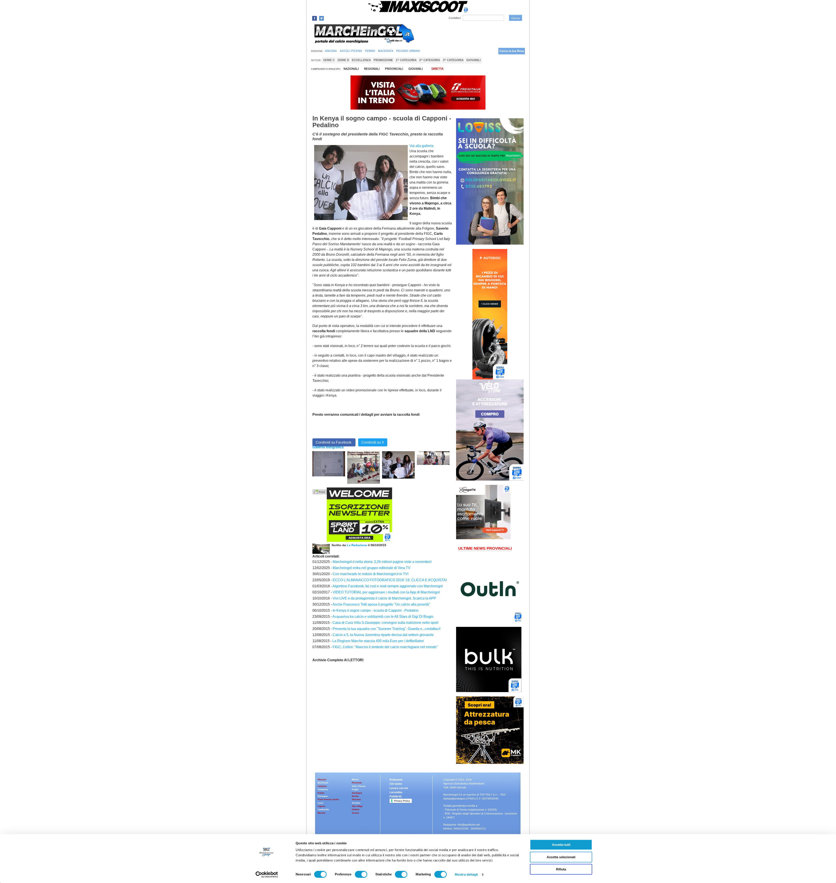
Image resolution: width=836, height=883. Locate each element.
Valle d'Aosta (359, 786)
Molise (355, 779)
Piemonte (357, 782)
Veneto (355, 813)
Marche (321, 813)
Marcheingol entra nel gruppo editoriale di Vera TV (371, 568)
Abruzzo (322, 779)
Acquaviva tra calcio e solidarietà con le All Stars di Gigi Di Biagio (382, 616)
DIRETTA (437, 68)
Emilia (321, 793)
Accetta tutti (561, 844)
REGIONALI (372, 68)
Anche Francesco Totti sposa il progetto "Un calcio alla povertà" (381, 604)
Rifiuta (561, 869)
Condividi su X (372, 442)
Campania (323, 789)
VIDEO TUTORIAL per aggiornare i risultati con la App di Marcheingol (386, 592)
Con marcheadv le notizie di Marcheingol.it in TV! (370, 574)
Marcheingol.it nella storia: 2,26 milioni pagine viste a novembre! (382, 562)
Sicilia (355, 796)
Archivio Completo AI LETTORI (337, 660)
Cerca (515, 18)
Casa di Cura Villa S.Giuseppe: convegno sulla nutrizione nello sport (385, 622)
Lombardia (323, 809)
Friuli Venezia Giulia (328, 799)
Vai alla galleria (421, 146)
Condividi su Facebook (334, 442)
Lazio (320, 803)
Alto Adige (357, 806)
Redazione (396, 779)
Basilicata (323, 782)
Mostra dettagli (466, 874)
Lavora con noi (398, 788)
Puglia (355, 789)
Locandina (395, 792)
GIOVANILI (415, 68)
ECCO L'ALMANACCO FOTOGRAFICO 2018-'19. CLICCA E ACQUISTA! (390, 580)
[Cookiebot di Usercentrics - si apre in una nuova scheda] (267, 874)
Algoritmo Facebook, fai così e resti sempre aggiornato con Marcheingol (387, 586)
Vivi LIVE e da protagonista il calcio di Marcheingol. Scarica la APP (384, 598)
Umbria (355, 809)
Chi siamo (395, 783)
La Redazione (357, 545)
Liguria (321, 806)
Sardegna (357, 793)
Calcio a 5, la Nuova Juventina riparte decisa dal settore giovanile (383, 635)
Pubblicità (395, 796)
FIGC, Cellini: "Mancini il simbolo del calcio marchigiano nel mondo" (385, 647)
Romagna (323, 796)
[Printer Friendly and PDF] (319, 491)
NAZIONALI (351, 68)
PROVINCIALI (394, 68)
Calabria (322, 786)
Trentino (356, 803)
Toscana (356, 799)
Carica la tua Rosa (511, 51)
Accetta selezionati (561, 857)
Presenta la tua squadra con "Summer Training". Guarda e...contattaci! (386, 629)
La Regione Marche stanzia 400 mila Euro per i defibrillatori (378, 641)
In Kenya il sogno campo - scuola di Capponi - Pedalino (375, 610)
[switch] (361, 874)
